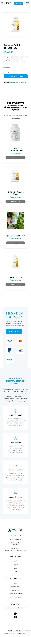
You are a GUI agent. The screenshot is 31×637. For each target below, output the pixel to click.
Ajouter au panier (16, 76)
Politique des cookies (9, 633)
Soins (15, 568)
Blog (15, 583)
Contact (18, 3)
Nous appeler (13, 331)
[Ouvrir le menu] (28, 3)
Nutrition (15, 561)
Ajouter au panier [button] (15, 157)
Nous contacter (15, 590)
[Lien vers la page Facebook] (15, 614)
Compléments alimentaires (18, 82)
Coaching (15, 564)
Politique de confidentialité (15, 593)
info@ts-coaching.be (15, 539)
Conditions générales (15, 597)
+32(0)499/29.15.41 (16, 535)
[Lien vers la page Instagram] (16, 617)
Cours (15, 571)
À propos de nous (15, 586)
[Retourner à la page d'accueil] (6, 3)
